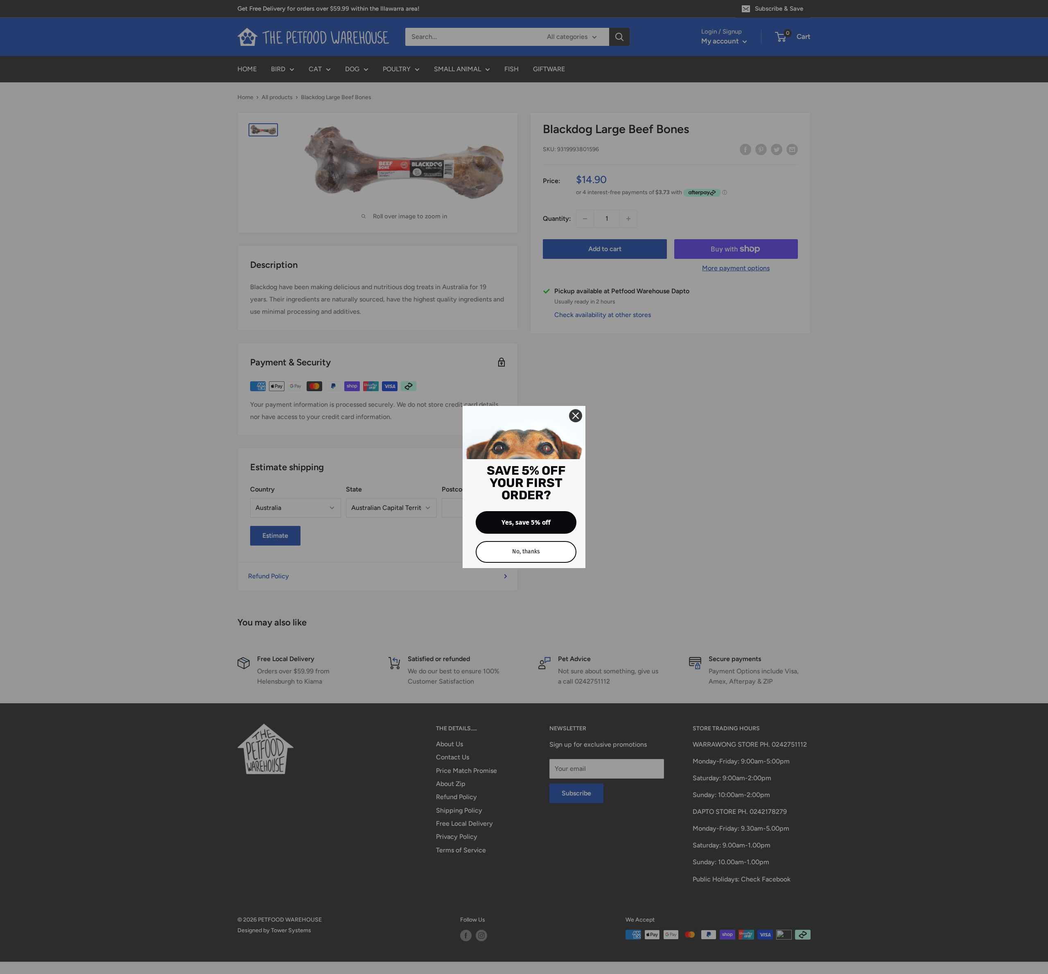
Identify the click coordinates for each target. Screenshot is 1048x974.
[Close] (575, 416)
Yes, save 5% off (526, 522)
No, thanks (526, 551)
